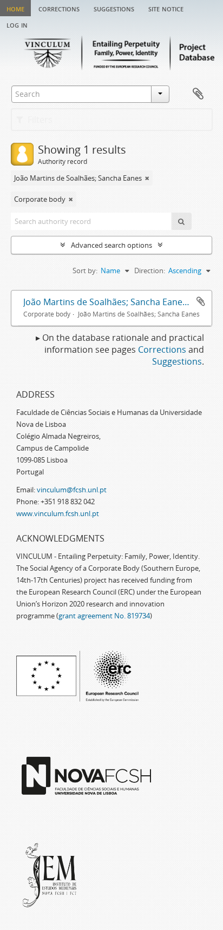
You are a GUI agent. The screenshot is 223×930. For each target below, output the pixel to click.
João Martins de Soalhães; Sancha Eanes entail (117, 302)
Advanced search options (111, 245)
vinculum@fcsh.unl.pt (72, 489)
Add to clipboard (200, 301)
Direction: (149, 270)
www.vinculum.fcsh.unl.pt (57, 513)
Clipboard (198, 94)
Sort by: (85, 270)
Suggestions (114, 8)
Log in (17, 24)
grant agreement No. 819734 (104, 616)
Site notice (165, 8)
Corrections (59, 8)
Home (15, 8)
